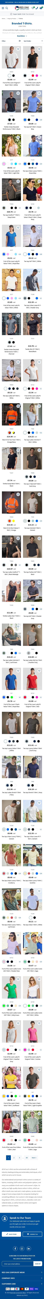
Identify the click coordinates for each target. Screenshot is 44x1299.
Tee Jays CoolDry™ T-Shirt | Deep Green (11, 216)
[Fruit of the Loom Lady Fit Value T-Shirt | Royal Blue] (11, 236)
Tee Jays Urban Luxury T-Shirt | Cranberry (11, 882)
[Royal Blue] (37, 120)
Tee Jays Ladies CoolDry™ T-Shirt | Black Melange (11, 573)
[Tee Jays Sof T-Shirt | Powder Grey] (32, 591)
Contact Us (34, 1234)
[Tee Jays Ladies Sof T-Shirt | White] (11, 370)
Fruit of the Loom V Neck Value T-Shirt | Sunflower (11, 1104)
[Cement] (37, 433)
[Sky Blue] (12, 164)
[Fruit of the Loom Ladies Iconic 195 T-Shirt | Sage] (32, 943)
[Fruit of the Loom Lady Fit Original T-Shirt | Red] (32, 679)
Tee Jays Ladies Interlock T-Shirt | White (32, 441)
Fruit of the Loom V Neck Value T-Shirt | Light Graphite (32, 1104)
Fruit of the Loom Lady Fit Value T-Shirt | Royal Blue (11, 262)
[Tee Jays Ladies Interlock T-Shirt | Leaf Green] (11, 635)
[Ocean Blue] (25, 120)
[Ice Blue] (33, 521)
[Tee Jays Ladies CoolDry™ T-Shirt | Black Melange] (11, 546)
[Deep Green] (4, 208)
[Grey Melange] (16, 565)
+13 (20, 164)
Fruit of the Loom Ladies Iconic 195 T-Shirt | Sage (32, 970)
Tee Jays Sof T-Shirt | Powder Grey (33, 617)
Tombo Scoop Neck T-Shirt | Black (11, 485)
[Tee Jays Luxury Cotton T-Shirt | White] (11, 723)
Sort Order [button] (27, 41)
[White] (10, 76)
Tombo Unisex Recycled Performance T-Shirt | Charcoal (11, 351)
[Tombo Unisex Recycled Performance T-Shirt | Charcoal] (11, 324)
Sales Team (12, 1234)
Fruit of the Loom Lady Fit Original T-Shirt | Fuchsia (33, 1058)
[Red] (33, 76)
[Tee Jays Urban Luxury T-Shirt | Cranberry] (11, 855)
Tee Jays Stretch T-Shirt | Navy (32, 792)
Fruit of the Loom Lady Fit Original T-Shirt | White (33, 397)
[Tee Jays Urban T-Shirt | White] (32, 899)
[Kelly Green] (12, 697)
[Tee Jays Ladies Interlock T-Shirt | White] (32, 414)
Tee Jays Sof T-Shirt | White (32, 261)
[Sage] (25, 962)
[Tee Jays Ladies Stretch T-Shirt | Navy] (11, 767)
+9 (19, 697)
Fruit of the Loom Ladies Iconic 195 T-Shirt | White (32, 1014)
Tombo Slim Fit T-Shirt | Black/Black (32, 350)
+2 (41, 298)
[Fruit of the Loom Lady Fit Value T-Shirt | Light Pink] (11, 145)
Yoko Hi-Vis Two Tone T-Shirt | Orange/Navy (11, 441)
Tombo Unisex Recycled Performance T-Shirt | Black (11, 128)
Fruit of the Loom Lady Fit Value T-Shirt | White (11, 306)
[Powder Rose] (4, 962)
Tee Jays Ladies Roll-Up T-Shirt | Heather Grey (32, 661)
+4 (19, 208)
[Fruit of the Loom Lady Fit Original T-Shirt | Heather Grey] (11, 1031)
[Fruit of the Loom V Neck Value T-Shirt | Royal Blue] (11, 679)
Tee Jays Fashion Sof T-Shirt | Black (33, 573)
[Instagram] (22, 1248)
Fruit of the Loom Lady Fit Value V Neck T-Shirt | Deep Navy (32, 217)
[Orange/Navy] (10, 433)
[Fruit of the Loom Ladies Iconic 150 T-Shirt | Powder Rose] (11, 943)
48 (27, 1158)
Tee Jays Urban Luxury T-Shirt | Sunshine (32, 882)
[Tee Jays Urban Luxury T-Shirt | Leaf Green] (11, 899)
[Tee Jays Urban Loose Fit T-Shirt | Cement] (32, 811)
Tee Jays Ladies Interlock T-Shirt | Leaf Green (11, 661)
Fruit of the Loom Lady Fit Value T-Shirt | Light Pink (11, 172)
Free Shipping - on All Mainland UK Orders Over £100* (22, 2)
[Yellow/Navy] (13, 433)
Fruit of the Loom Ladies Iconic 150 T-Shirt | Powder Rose (11, 970)
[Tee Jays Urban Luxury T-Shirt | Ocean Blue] (32, 145)
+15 (41, 962)
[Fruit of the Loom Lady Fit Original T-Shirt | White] (32, 370)
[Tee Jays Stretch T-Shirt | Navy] (32, 767)
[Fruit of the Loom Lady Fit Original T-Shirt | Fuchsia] (32, 1031)
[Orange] (10, 521)
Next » (34, 1158)
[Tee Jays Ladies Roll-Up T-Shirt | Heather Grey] (32, 635)
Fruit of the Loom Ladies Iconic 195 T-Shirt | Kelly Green (11, 1014)
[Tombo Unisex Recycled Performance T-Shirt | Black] (11, 101)
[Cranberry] (4, 874)
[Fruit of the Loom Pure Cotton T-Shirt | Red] (11, 1122)
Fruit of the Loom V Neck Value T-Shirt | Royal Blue (11, 705)
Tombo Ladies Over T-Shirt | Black (11, 617)
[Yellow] (13, 521)
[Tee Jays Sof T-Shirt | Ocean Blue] (32, 101)
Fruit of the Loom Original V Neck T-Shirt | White (11, 84)
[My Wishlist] (33, 8)
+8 (19, 962)
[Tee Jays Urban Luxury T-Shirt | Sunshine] (32, 855)
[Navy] (10, 389)
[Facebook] (15, 1248)
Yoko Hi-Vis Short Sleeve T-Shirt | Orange (11, 529)
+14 (41, 164)
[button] (41, 8)
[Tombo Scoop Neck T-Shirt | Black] (11, 458)
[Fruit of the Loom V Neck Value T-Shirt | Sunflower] (11, 1078)
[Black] (13, 76)
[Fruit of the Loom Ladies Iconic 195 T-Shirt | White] (32, 987)
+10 (41, 120)
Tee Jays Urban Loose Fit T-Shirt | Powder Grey (32, 306)
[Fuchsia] (37, 76)
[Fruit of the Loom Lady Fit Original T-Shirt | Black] (32, 57)
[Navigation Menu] (3, 8)
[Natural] (33, 962)
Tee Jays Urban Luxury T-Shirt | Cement (11, 837)
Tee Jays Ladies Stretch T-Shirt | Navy (11, 793)
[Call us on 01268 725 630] (37, 8)
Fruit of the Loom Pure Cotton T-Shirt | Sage (32, 1148)
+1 (41, 76)
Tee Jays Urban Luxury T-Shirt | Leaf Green (11, 926)
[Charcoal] (13, 120)
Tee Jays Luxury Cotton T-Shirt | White (11, 749)
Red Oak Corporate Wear (22, 8)
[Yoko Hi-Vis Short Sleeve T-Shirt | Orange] (11, 502)
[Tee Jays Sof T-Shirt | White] (32, 236)
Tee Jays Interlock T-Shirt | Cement (32, 529)
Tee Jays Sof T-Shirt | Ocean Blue (32, 128)
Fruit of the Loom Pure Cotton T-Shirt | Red (11, 1148)
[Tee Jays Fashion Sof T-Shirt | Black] (32, 546)
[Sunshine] (25, 874)
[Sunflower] (4, 1096)
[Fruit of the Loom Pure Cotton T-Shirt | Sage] (32, 1122)
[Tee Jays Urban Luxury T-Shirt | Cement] (11, 811)
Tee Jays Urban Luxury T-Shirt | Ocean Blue (32, 172)
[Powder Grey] (25, 298)
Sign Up (38, 1264)
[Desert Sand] (37, 962)
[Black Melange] (16, 208)
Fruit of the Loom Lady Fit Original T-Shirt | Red (33, 705)
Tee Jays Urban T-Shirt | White (32, 925)
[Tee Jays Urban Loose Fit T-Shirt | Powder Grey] (32, 280)
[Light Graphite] (25, 1096)
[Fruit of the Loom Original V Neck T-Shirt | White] (11, 57)
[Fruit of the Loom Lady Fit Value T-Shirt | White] (11, 280)
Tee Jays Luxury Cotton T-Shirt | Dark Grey (32, 749)
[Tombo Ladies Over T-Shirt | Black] (11, 591)
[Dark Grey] (17, 389)
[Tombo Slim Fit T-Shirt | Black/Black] (32, 324)
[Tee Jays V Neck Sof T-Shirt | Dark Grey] (32, 458)
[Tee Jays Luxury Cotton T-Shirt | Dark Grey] (32, 723)
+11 (41, 433)
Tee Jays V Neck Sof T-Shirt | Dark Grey (32, 485)
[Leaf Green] (4, 653)
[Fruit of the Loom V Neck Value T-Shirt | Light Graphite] (32, 1078)
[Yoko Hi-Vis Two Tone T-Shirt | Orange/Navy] (11, 414)
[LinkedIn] (29, 1248)
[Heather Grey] (39, 208)
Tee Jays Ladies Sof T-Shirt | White (11, 397)
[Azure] (16, 164)
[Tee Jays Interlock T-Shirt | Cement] (32, 502)
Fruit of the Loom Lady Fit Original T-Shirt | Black (33, 84)
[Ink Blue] (33, 164)
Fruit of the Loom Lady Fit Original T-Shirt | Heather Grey (11, 1059)
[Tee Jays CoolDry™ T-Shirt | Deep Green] (11, 189)
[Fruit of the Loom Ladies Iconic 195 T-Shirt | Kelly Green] (11, 987)
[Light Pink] (4, 164)
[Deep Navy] (27, 208)
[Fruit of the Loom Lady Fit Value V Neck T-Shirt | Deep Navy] (32, 189)
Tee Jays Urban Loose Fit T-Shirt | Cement (32, 837)
